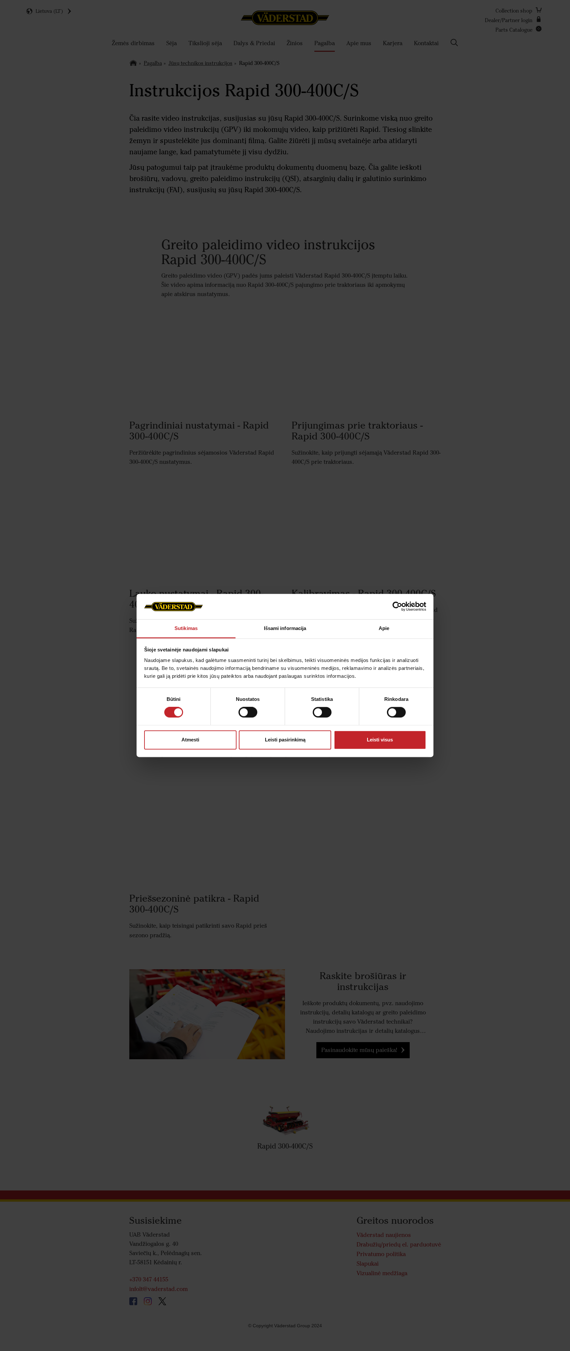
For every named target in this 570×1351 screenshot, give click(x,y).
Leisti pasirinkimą (285, 739)
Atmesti (190, 739)
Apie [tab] (384, 628)
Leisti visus (380, 739)
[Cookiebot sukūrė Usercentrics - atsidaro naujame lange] (397, 607)
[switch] (247, 717)
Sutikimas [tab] (186, 628)
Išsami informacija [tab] (285, 628)
